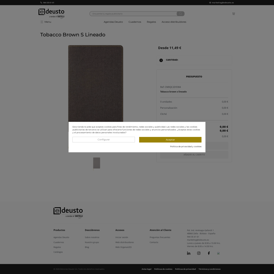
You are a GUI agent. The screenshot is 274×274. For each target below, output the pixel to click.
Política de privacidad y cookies (186, 146)
